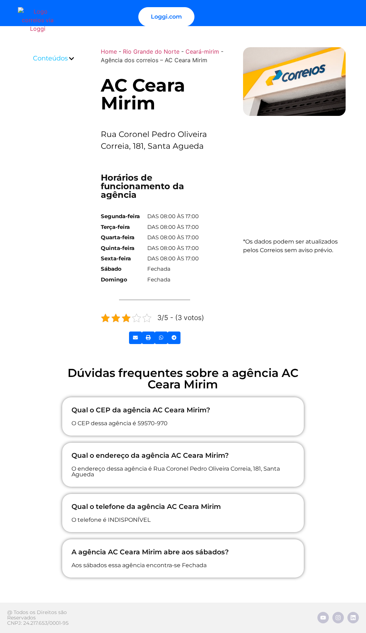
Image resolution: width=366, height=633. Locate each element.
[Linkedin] (353, 617)
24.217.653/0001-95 (46, 623)
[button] (71, 59)
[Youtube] (323, 617)
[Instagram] (338, 617)
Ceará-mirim (202, 51)
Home (109, 51)
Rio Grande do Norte (151, 51)
